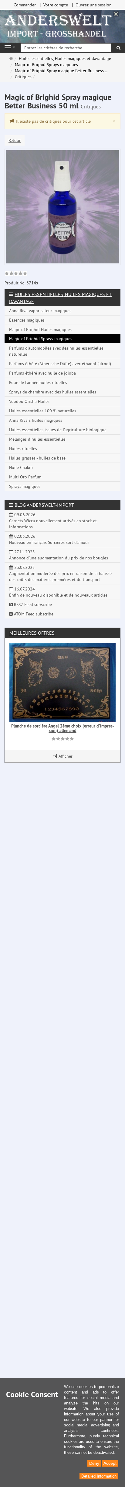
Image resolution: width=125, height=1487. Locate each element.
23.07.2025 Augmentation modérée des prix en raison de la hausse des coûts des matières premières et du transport (60, 573)
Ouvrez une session (94, 5)
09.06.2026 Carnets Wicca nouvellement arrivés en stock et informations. (53, 521)
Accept (110, 1463)
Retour (14, 140)
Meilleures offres (32, 633)
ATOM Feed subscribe (33, 614)
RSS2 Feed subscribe (32, 604)
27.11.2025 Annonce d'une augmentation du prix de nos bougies (58, 555)
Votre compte (55, 5)
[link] (16, 274)
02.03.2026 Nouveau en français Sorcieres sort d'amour (49, 539)
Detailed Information (99, 1476)
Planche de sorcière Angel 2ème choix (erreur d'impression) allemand (62, 728)
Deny (94, 1463)
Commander (25, 5)
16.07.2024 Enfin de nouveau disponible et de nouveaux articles (58, 592)
